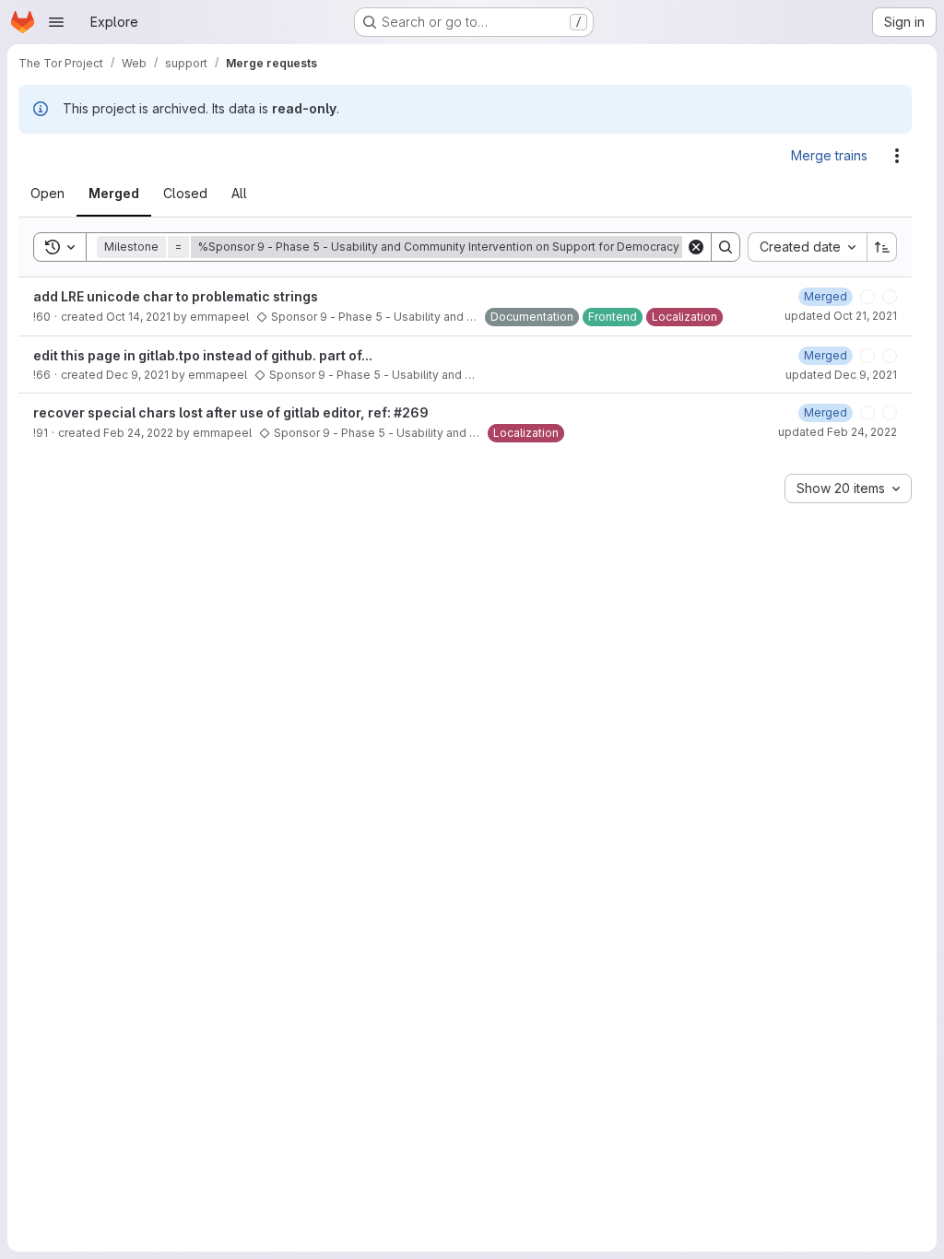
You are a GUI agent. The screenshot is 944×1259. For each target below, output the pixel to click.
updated (841, 316)
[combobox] (807, 247)
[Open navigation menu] (56, 22)
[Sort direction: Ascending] (882, 247)
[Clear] (696, 247)
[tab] (58, 194)
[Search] (725, 247)
